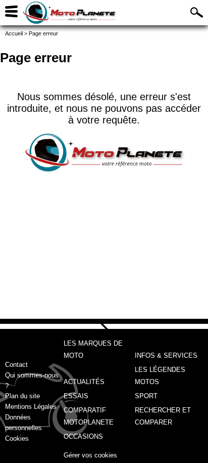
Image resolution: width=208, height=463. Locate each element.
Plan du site (22, 396)
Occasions (83, 436)
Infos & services (166, 355)
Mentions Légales (31, 406)
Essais (76, 396)
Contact (16, 364)
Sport (146, 396)
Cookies (17, 438)
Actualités (84, 382)
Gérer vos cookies (90, 455)
